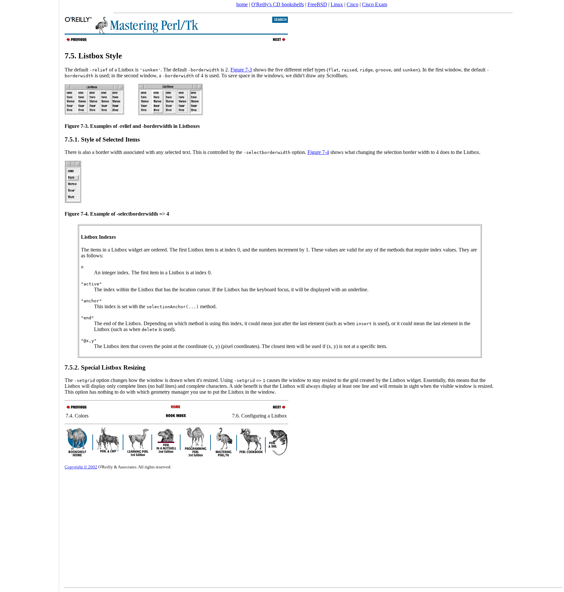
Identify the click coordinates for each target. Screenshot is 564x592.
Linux (337, 4)
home (242, 4)
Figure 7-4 (318, 152)
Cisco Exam (374, 4)
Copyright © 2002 (81, 466)
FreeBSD (317, 4)
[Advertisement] (29, 294)
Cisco (352, 4)
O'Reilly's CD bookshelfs (277, 4)
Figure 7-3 (241, 69)
